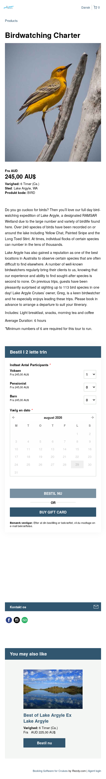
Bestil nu (44, 742)
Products (11, 20)
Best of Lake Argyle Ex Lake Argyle (47, 718)
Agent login (94, 771)
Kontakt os (18, 607)
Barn (19, 398)
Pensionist (19, 385)
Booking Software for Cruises (51, 771)
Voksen (19, 372)
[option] (53, 708)
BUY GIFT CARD (53, 512)
